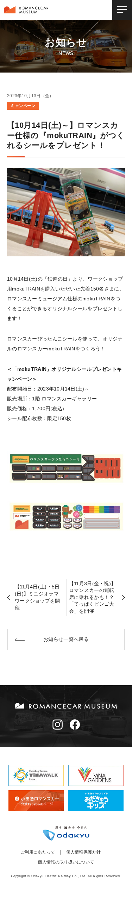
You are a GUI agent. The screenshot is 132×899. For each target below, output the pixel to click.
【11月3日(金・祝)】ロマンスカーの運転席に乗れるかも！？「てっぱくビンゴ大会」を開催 (92, 597)
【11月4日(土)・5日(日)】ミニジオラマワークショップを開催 (37, 597)
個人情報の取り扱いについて (66, 862)
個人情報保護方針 (83, 852)
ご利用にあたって (37, 852)
